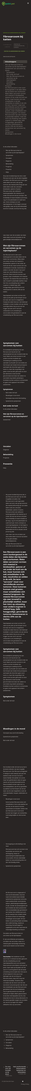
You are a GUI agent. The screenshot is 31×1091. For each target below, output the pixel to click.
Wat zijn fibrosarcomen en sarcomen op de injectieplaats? (15, 65)
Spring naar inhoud (9, 1)
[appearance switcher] (23, 1081)
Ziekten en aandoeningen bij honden (14, 32)
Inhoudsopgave (10, 62)
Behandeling (10, 84)
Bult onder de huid (12, 74)
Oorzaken (9, 82)
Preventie (8, 86)
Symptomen (10, 72)
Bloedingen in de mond (13, 134)
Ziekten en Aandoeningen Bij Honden (19, 46)
